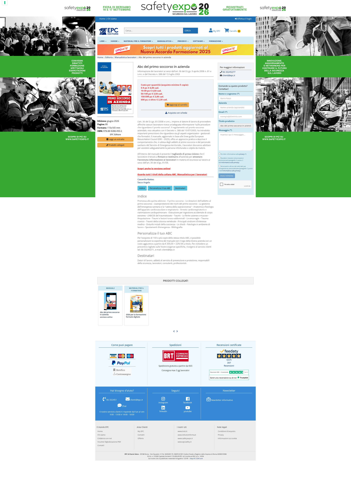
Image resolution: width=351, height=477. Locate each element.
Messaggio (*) (225, 130)
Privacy (221, 435)
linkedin (163, 411)
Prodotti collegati (116, 145)
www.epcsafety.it (185, 442)
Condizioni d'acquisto (226, 431)
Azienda (223, 103)
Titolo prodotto (226, 121)
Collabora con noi (104, 438)
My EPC (216, 31)
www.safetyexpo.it (185, 438)
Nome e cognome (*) (229, 93)
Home (102, 18)
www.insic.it (182, 431)
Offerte (141, 438)
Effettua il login (244, 18)
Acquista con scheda (177, 112)
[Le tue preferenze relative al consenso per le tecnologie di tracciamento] (4, 2)
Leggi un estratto (116, 139)
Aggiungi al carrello (178, 104)
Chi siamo (112, 18)
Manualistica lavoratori (125, 57)
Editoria (109, 57)
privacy (241, 154)
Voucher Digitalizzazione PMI (109, 442)
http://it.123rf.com (196, 458)
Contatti (100, 445)
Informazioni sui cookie (227, 438)
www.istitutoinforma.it (187, 435)
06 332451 (111, 399)
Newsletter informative (222, 400)
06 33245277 (229, 72)
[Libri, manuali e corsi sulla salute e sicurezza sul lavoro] (108, 31)
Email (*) (223, 112)
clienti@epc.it (229, 75)
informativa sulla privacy (230, 162)
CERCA (188, 30)
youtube (188, 411)
